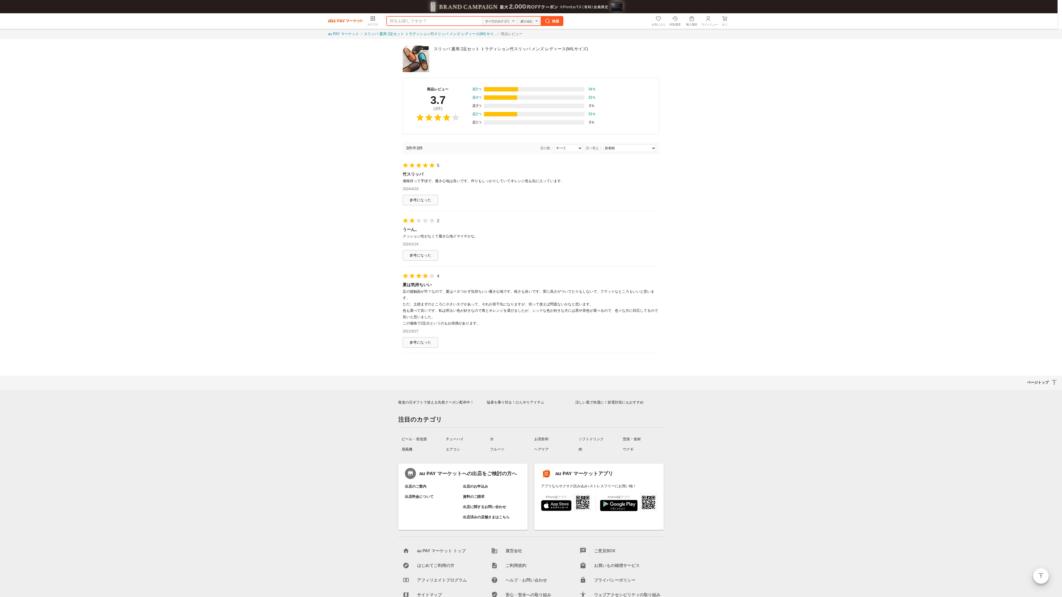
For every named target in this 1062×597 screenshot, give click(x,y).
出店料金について (419, 496)
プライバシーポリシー (615, 580)
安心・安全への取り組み (528, 594)
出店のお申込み (475, 486)
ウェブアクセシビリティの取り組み (627, 594)
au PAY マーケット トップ (441, 550)
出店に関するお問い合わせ (484, 507)
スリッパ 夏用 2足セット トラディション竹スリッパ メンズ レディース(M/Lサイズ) (431, 34)
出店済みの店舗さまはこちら (486, 517)
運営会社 (514, 550)
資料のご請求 (474, 496)
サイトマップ (429, 594)
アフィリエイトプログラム (442, 580)
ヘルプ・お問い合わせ (526, 580)
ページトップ (1041, 576)
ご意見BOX (604, 550)
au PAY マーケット (343, 34)
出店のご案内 (415, 486)
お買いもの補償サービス (617, 565)
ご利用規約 (516, 565)
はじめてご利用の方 (435, 565)
